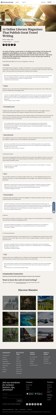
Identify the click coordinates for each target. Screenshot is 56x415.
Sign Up (39, 212)
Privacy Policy (34, 214)
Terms (29, 214)
